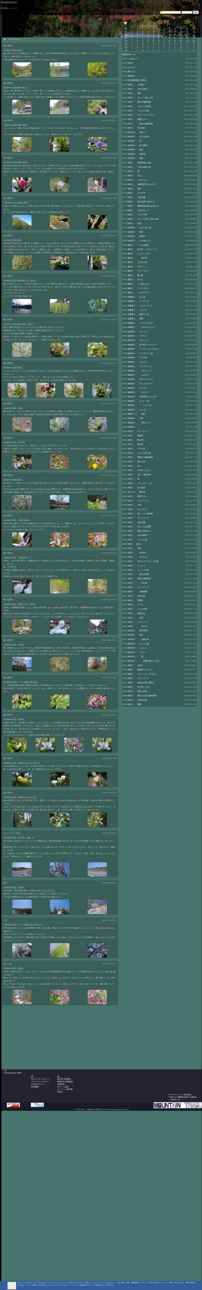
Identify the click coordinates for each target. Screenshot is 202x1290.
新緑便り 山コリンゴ (138, 340)
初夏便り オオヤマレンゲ (141, 327)
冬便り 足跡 (135, 617)
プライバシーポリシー (40, 1081)
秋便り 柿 (133, 171)
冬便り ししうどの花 (138, 570)
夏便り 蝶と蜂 (135, 275)
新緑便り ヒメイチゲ (140, 405)
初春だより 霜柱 (136, 413)
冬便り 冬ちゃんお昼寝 (139, 526)
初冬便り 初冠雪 (136, 154)
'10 (125, 40)
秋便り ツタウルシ (137, 179)
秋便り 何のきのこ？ (138, 210)
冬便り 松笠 (134, 548)
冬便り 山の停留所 (137, 535)
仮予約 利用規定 (64, 1079)
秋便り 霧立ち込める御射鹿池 (142, 695)
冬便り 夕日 (134, 505)
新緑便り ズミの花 (137, 357)
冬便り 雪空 (134, 93)
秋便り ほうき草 (136, 193)
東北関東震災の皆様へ (137, 80)
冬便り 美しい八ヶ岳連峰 (140, 513)
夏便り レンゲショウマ (139, 253)
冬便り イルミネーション (140, 483)
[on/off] (125, 23)
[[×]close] (12, 1285)
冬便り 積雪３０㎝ (137, 496)
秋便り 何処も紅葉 (137, 691)
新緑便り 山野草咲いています (142, 396)
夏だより (131, 71)
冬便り (131, 63)
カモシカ (131, 67)
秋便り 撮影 (134, 704)
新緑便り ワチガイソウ (140, 370)
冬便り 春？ (134, 466)
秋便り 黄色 (134, 188)
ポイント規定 (63, 1086)
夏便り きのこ (135, 279)
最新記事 (126, 54)
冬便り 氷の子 (137, 626)
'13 (125, 47)
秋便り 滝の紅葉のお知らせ (141, 201)
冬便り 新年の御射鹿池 (139, 101)
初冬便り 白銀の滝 (138, 639)
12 (194, 28)
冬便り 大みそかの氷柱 (139, 106)
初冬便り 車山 (135, 634)
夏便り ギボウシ (136, 266)
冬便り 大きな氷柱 (137, 89)
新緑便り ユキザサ (138, 375)
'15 (125, 50)
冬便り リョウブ (136, 565)
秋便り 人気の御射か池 (139, 167)
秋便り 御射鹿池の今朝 (139, 162)
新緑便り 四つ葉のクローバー (142, 344)
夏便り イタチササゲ (138, 292)
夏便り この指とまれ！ (139, 284)
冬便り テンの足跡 (137, 609)
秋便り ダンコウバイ (138, 678)
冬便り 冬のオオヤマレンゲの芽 (143, 561)
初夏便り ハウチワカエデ (140, 323)
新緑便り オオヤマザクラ (140, 379)
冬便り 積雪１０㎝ (137, 119)
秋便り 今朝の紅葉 (137, 700)
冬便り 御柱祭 (135, 435)
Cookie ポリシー (38, 1084)
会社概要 (35, 1086)
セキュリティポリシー (40, 1079)
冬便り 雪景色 (135, 600)
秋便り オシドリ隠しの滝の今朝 (143, 219)
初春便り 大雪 (135, 418)
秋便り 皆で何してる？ (139, 687)
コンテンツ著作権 (65, 1089)
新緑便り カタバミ (137, 362)
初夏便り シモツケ (137, 310)
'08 (125, 34)
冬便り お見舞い (136, 84)
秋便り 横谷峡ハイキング (140, 669)
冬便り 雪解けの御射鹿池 (140, 457)
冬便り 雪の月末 (136, 461)
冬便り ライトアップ (138, 518)
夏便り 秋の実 (137, 257)
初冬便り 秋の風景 (137, 145)
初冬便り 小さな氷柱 (138, 136)
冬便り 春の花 (135, 444)
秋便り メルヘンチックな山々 (142, 674)
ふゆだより (132, 58)
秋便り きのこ (135, 175)
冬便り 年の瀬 (137, 583)
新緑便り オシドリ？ (138, 331)
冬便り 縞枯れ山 (136, 613)
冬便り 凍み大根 (136, 596)
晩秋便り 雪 (135, 656)
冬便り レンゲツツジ (138, 500)
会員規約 (61, 1084)
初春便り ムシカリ (137, 409)
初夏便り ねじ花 (136, 297)
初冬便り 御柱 (135, 149)
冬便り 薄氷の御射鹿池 (140, 123)
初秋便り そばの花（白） (140, 227)
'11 (125, 43)
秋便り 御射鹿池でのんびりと (142, 184)
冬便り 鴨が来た (136, 440)
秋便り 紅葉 (134, 223)
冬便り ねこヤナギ (137, 509)
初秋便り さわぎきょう (139, 240)
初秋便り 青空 (135, 232)
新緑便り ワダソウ (137, 335)
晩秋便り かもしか (137, 648)
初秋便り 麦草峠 (136, 236)
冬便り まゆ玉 (134, 544)
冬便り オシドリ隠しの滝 (140, 97)
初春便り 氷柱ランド (139, 422)
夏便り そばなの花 (137, 262)
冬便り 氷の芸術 (136, 128)
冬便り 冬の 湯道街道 (139, 474)
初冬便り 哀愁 (135, 158)
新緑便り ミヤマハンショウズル (143, 349)
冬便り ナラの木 (136, 448)
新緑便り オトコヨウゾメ (140, 383)
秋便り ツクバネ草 (137, 214)
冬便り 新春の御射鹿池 (139, 578)
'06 (125, 28)
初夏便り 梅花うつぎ (138, 314)
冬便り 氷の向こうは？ (139, 470)
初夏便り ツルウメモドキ (140, 305)
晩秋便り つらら (136, 652)
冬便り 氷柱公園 (136, 522)
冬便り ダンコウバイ (138, 431)
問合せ (60, 1091)
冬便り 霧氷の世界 (138, 574)
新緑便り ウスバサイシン (140, 366)
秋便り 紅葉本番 (136, 197)
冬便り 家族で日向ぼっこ (140, 531)
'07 (125, 31)
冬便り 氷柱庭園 (137, 591)
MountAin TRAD (93, 1109)
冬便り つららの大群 (138, 110)
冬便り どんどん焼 (137, 539)
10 (181, 28)
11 (187, 28)
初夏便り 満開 (135, 318)
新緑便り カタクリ (138, 392)
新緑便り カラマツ (137, 388)
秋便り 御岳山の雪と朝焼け (141, 682)
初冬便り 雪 (134, 141)
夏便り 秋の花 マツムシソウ (142, 249)
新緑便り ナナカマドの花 (140, 353)
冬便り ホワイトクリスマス (141, 115)
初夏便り (131, 76)
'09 (125, 37)
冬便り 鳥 (133, 478)
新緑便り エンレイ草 (138, 401)
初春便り (131, 427)
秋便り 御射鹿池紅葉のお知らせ (143, 206)
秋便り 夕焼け (135, 665)
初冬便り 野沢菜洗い (138, 630)
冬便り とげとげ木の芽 (139, 453)
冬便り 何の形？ (137, 552)
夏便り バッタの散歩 (138, 245)
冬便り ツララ (135, 604)
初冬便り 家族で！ (137, 132)
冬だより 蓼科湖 (136, 492)
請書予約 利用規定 (65, 1081)
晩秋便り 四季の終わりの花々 (144, 661)
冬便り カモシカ (137, 556)
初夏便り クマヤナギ (138, 301)
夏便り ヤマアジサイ (138, 271)
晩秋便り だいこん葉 (138, 643)
